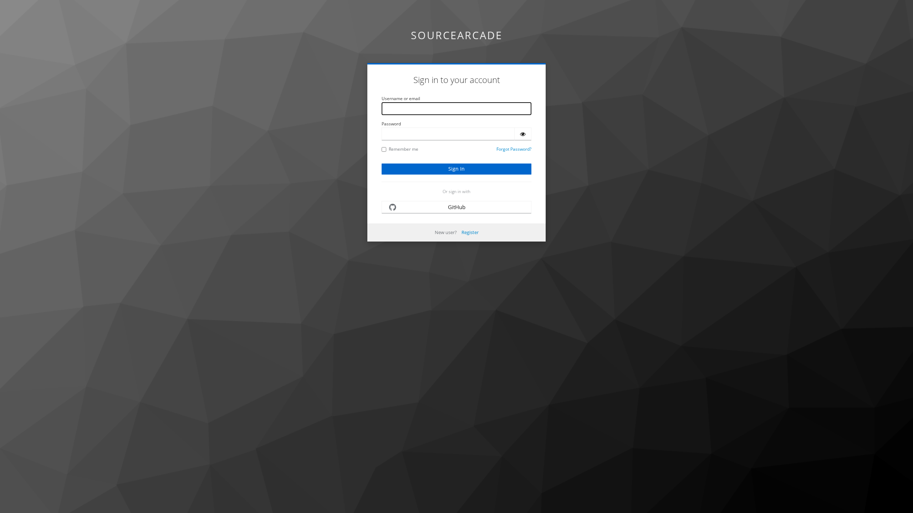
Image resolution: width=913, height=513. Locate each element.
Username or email (401, 98)
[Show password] (522, 134)
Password (391, 124)
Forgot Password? (513, 149)
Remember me (403, 149)
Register (470, 232)
